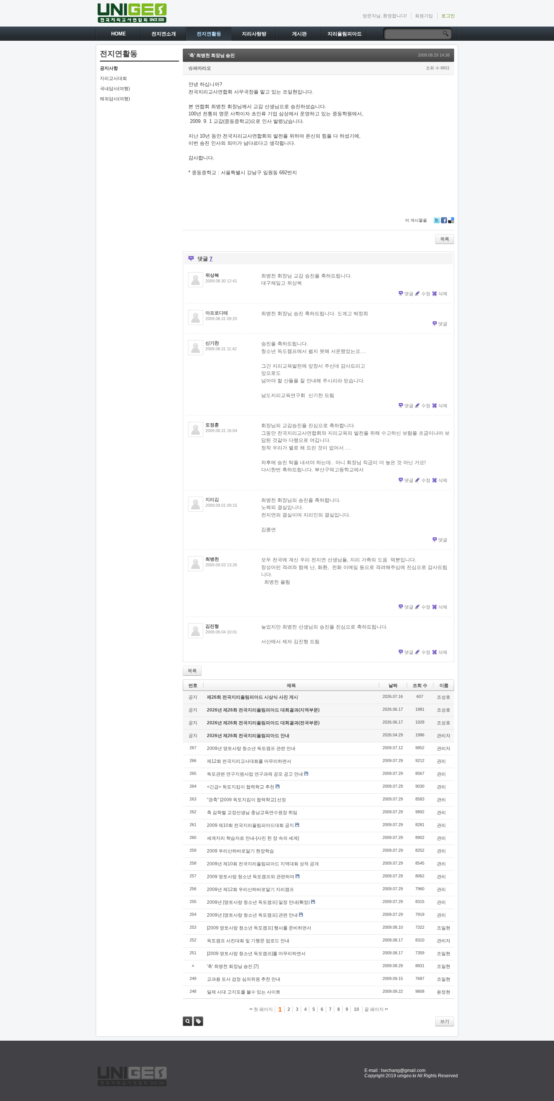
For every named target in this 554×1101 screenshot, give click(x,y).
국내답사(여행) (115, 88)
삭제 (442, 293)
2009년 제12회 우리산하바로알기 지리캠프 (250, 889)
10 (356, 1009)
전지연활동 (209, 34)
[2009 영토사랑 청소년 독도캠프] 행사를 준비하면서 (259, 928)
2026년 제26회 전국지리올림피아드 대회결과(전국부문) (263, 722)
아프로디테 (216, 313)
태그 (198, 1021)
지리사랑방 (254, 34)
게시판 (299, 34)
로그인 (448, 15)
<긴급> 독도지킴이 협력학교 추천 (240, 787)
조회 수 (420, 685)
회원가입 (424, 15)
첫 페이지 (263, 1009)
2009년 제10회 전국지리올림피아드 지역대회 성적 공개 (263, 863)
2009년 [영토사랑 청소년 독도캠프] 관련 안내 (252, 915)
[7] (256, 966)
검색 (187, 1021)
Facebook (444, 220)
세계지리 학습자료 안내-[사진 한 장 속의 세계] (253, 838)
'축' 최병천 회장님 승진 (211, 55)
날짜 (393, 685)
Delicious (451, 220)
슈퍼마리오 (199, 68)
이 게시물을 (416, 220)
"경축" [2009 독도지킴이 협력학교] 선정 (246, 799)
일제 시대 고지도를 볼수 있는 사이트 (243, 992)
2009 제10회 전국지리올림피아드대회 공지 (250, 825)
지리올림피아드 (345, 34)
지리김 (212, 499)
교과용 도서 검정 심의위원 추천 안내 (243, 979)
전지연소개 (164, 34)
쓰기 (444, 1021)
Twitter (437, 220)
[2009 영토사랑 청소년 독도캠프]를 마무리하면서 (256, 953)
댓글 (408, 293)
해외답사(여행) (115, 98)
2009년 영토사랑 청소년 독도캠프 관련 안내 (251, 748)
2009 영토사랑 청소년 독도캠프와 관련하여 (250, 876)
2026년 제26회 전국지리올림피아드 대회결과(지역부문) (263, 710)
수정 (425, 293)
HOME (118, 34)
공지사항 (109, 68)
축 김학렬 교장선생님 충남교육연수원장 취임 (252, 812)
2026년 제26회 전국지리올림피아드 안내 (248, 735)
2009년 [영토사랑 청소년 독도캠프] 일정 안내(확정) (258, 902)
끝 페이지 (374, 1009)
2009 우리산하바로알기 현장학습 (240, 851)
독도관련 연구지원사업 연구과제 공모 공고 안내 (255, 774)
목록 (444, 239)
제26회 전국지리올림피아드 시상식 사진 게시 (252, 697)
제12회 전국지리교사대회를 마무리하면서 (249, 761)
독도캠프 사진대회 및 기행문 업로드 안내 (248, 940)
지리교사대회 (113, 78)
